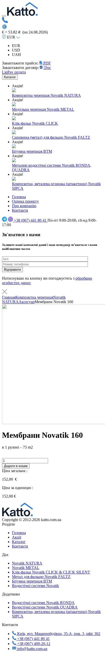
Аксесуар (27, 302)
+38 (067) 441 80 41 (31, 220)
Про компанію (24, 206)
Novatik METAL (25, 568)
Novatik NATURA (27, 563)
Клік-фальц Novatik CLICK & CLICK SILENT (51, 572)
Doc (47, 67)
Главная (8, 297)
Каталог (10, 77)
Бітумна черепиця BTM (32, 151)
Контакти (20, 210)
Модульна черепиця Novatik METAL (43, 109)
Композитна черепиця (34, 297)
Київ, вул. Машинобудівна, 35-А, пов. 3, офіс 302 (58, 634)
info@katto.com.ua (32, 649)
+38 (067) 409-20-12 (33, 644)
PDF (46, 63)
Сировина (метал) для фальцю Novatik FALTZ (51, 137)
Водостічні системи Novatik (35, 586)
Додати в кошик (16, 466)
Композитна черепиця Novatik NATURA (46, 95)
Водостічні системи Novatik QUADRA (45, 607)
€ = (5, 32)
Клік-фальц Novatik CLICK (35, 123)
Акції (16, 537)
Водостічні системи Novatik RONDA (43, 603)
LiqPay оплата (14, 72)
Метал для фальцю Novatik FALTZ (41, 577)
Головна (19, 197)
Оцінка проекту (25, 201)
